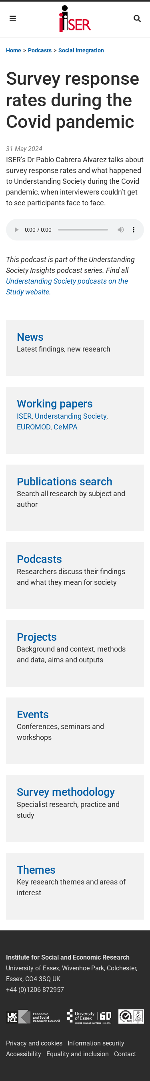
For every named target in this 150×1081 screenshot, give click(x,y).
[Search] (137, 18)
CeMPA (66, 427)
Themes (36, 870)
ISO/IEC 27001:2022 (131, 1016)
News (30, 337)
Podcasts (39, 559)
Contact (125, 1054)
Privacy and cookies (34, 1043)
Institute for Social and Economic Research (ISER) (75, 19)
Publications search (64, 481)
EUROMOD (33, 427)
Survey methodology (66, 792)
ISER (24, 416)
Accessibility (23, 1054)
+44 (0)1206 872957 (35, 990)
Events (33, 714)
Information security (96, 1043)
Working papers (55, 403)
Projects (37, 637)
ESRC (33, 1016)
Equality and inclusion (77, 1054)
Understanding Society (70, 416)
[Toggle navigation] (13, 18)
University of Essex (89, 1016)
